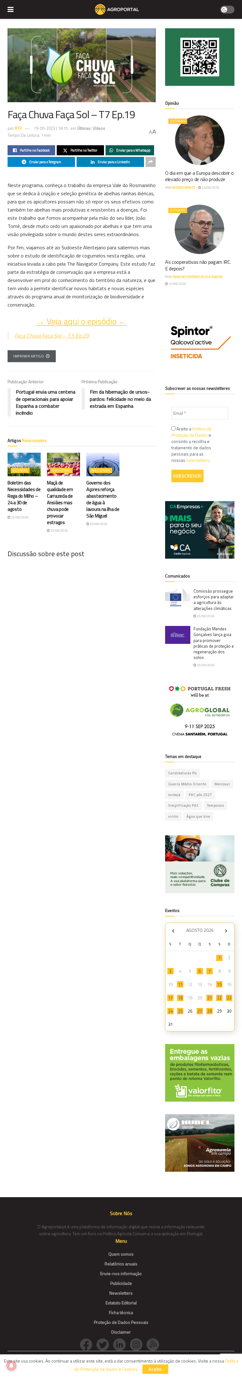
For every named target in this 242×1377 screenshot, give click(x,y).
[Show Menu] (11, 9)
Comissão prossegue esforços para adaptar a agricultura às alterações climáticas (213, 599)
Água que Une (198, 816)
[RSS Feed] (154, 1344)
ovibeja (174, 794)
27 (200, 1011)
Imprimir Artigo (28, 356)
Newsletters (121, 1293)
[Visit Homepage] (117, 9)
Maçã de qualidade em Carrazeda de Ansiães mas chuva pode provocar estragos (60, 502)
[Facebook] (88, 1344)
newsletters (197, 460)
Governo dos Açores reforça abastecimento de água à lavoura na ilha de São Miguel (102, 499)
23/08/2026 (210, 187)
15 (219, 984)
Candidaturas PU (182, 773)
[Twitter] (104, 1344)
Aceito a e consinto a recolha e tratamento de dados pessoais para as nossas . (191, 444)
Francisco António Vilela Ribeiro (196, 276)
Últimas (84, 128)
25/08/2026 (19, 517)
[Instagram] (138, 1344)
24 (170, 1011)
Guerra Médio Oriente (187, 784)
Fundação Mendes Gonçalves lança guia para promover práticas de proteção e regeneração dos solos (213, 643)
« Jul (173, 931)
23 (229, 998)
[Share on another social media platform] (151, 162)
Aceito (155, 1369)
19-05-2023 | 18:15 (51, 128)
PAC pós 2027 (200, 794)
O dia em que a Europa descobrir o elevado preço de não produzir (199, 176)
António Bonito (183, 187)
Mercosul (222, 784)
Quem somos (121, 1254)
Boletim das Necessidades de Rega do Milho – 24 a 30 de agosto (24, 496)
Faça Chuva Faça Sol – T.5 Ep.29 (51, 335)
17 (170, 998)
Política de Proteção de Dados (191, 431)
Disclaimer (121, 1332)
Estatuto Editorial (121, 1302)
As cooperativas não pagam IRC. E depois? (198, 265)
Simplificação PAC (183, 805)
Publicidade (121, 1283)
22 (219, 998)
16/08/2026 (177, 283)
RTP (18, 128)
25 (180, 1011)
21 (209, 998)
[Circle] (121, 1344)
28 (209, 1011)
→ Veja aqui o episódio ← (81, 321)
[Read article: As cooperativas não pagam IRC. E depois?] (199, 229)
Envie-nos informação (121, 1273)
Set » (226, 931)
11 (180, 984)
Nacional (61, 470)
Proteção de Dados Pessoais (121, 1322)
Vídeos (99, 128)
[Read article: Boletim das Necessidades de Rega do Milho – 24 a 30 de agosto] (24, 464)
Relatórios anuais (121, 1263)
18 (180, 998)
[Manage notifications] (11, 1366)
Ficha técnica (121, 1312)
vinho (173, 816)
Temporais (215, 805)
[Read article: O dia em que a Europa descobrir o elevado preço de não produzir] (199, 140)
